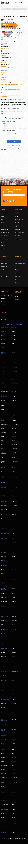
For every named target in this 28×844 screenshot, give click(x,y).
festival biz (4, 291)
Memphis (3, 743)
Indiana (3, 501)
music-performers (19, 222)
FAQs (16, 282)
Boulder (3, 400)
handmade (17, 213)
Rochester (3, 656)
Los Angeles (14, 367)
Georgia (3, 467)
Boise (13, 482)
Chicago (3, 491)
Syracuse (14, 656)
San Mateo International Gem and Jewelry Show (14, 128)
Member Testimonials (20, 263)
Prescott (3, 339)
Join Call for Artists (5, 276)
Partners (17, 273)
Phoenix (13, 335)
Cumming (3, 471)
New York (4, 648)
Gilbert (13, 331)
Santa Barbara (4, 391)
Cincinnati (3, 665)
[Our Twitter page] (10, 201)
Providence (14, 712)
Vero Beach (14, 457)
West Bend (3, 827)
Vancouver (14, 352)
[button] (14, 26)
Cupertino (3, 363)
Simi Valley (14, 391)
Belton (2, 753)
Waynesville (4, 601)
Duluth (13, 565)
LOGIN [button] (17, 2)
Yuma (2, 347)
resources (18, 256)
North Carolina (4, 589)
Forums (17, 299)
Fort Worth (14, 761)
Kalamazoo (3, 560)
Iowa (2, 477)
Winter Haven (15, 461)
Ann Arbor (14, 552)
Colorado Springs (14, 401)
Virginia (3, 792)
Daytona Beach (4, 424)
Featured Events (4, 245)
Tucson (13, 343)
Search (2, 248)
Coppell (3, 757)
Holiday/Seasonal (5, 232)
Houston (13, 765)
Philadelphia (14, 703)
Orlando (3, 448)
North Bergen (4, 624)
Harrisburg (3, 703)
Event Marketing (4, 301)
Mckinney (14, 769)
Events (3, 209)
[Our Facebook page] (4, 201)
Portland (3, 694)
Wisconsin (4, 823)
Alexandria (14, 792)
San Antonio (4, 777)
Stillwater (3, 573)
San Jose (3, 387)
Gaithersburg (14, 542)
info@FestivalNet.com (14, 324)
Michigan (3, 552)
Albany (13, 648)
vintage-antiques (19, 219)
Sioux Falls (14, 729)
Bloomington (14, 487)
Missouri (3, 579)
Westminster (4, 546)
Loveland (3, 409)
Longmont (14, 405)
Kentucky (4, 514)
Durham (13, 593)
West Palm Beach (3, 462)
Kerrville (3, 769)
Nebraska (4, 606)
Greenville (3, 724)
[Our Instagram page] (7, 201)
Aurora (13, 396)
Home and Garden (5, 235)
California (4, 359)
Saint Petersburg (3, 453)
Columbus (14, 665)
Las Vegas (14, 639)
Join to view (4, 70)
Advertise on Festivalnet (6, 295)
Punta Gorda (14, 448)
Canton (13, 753)
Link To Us (17, 276)
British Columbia (4, 353)
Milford (13, 414)
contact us (17, 841)
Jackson (13, 832)
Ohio (2, 661)
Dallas (2, 761)
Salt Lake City (15, 782)
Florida (3, 420)
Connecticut (5, 414)
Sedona (3, 343)
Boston (13, 533)
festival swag (18, 235)
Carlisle (13, 699)
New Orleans (4, 528)
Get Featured (4, 269)
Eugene (13, 690)
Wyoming (3, 832)
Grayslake (14, 491)
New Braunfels (4, 773)
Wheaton (14, 495)
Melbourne (14, 436)
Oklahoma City (15, 671)
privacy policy (11, 841)
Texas (3, 749)
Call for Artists (4, 213)
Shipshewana (4, 509)
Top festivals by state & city (9, 327)
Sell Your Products (5, 305)
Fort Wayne (4, 505)
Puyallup (13, 813)
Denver (2, 405)
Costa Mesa (14, 359)
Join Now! (14, 141)
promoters (4, 256)
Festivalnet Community (18, 292)
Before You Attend (14, 133)
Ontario (3, 680)
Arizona (3, 331)
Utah (2, 782)
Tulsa (2, 675)
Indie (2, 242)
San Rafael (14, 387)
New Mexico (4, 629)
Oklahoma (4, 671)
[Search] (23, 2)
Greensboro (3, 597)
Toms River (14, 624)
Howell (13, 556)
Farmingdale (14, 620)
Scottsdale (14, 339)
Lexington (14, 514)
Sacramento (4, 379)
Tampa (2, 457)
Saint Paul (14, 569)
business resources (19, 232)
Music (2, 216)
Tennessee (4, 735)
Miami (2, 440)
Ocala (2, 444)
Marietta (13, 471)
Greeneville (3, 739)
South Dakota (3, 730)
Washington (4, 809)
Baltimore (3, 542)
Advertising (3, 319)
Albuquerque (14, 629)
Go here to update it (16, 108)
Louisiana (4, 524)
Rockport (14, 773)
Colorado (4, 396)
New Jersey (4, 616)
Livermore (3, 367)
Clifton (2, 620)
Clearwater (14, 420)
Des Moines (14, 477)
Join (2, 111)
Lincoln (13, 606)
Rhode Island (3, 713)
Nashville (14, 743)
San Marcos (14, 777)
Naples (13, 440)
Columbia (14, 719)
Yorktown (14, 804)
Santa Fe (3, 633)
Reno (2, 643)
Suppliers (17, 269)
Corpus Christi (15, 757)
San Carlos (14, 379)
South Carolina (4, 720)
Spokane (13, 817)
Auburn (13, 809)
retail (16, 216)
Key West (14, 432)
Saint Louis (3, 583)
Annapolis (14, 538)
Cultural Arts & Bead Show (8, 130)
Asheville (13, 588)
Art (2, 219)
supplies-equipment (19, 226)
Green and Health (5, 229)
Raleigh (13, 597)
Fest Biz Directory (5, 298)
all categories (18, 239)
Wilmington (14, 601)
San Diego (3, 383)
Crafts (2, 222)
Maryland (4, 538)
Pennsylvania (5, 699)
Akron (13, 661)
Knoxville (13, 739)
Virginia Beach (4, 804)
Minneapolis (4, 569)
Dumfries (3, 796)
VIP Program (4, 266)
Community (17, 296)
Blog (16, 279)
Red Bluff (3, 375)
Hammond (14, 524)
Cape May (14, 616)
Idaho (3, 482)
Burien (2, 813)
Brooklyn (3, 652)
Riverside (14, 375)
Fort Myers (3, 428)
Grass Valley (14, 363)
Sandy (2, 786)
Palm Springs (14, 371)
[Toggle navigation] (26, 2)
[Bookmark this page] (13, 201)
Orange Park (14, 444)
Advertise (3, 273)
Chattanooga (14, 735)
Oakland (3, 371)
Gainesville (14, 428)
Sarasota (14, 452)
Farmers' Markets (5, 239)
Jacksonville (4, 432)
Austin (13, 749)
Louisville (3, 518)
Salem (13, 694)
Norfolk (2, 800)
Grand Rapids (4, 556)
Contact (17, 302)
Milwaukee (14, 823)
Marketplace (18, 209)
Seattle (2, 817)
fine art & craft (18, 229)
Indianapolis (14, 505)
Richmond (14, 800)
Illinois (3, 487)
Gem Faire (4, 123)
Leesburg (3, 436)
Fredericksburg (4, 765)
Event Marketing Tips (6, 263)
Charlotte (3, 593)
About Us (3, 312)
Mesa (2, 335)
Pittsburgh (3, 707)
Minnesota (4, 565)
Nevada (3, 639)
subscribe (20, 197)
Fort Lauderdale (15, 424)
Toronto (3, 684)
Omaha (3, 610)
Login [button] (18, 145)
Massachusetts (5, 533)
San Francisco (15, 383)
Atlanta (13, 467)
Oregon (3, 690)
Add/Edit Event (4, 260)
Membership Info (19, 260)
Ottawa (13, 680)
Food (2, 226)
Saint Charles (4, 495)
